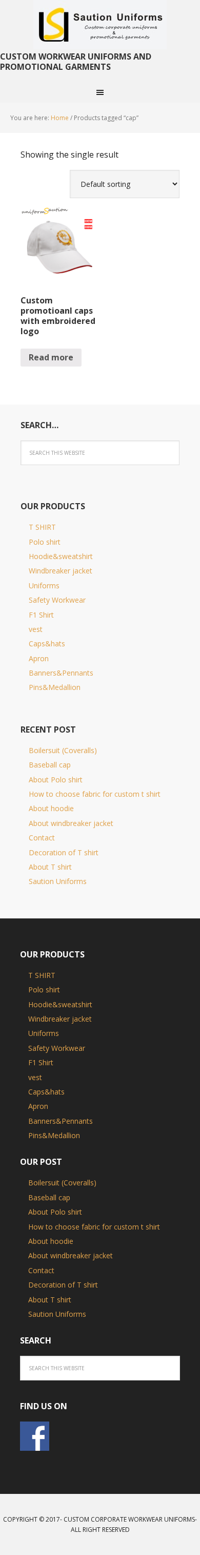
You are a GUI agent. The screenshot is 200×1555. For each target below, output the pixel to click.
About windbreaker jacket (71, 823)
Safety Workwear (57, 600)
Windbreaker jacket (60, 570)
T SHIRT (42, 527)
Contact (42, 837)
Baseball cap (50, 765)
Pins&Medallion (55, 687)
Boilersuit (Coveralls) (63, 750)
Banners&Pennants (61, 673)
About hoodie (51, 808)
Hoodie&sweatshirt (61, 556)
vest (36, 629)
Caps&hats (47, 643)
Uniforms (44, 585)
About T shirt (50, 867)
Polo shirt (45, 542)
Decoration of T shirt (63, 852)
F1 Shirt (41, 615)
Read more (51, 357)
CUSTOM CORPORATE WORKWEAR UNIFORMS (129, 1519)
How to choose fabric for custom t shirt (95, 794)
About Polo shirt (56, 779)
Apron (39, 658)
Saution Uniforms (100, 25)
